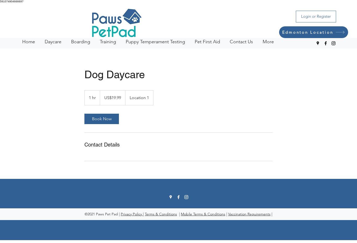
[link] (101, 119)
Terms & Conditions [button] (161, 214)
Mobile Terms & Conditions (203, 214)
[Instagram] (333, 43)
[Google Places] (317, 43)
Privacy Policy (132, 214)
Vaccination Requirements (249, 214)
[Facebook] (325, 43)
